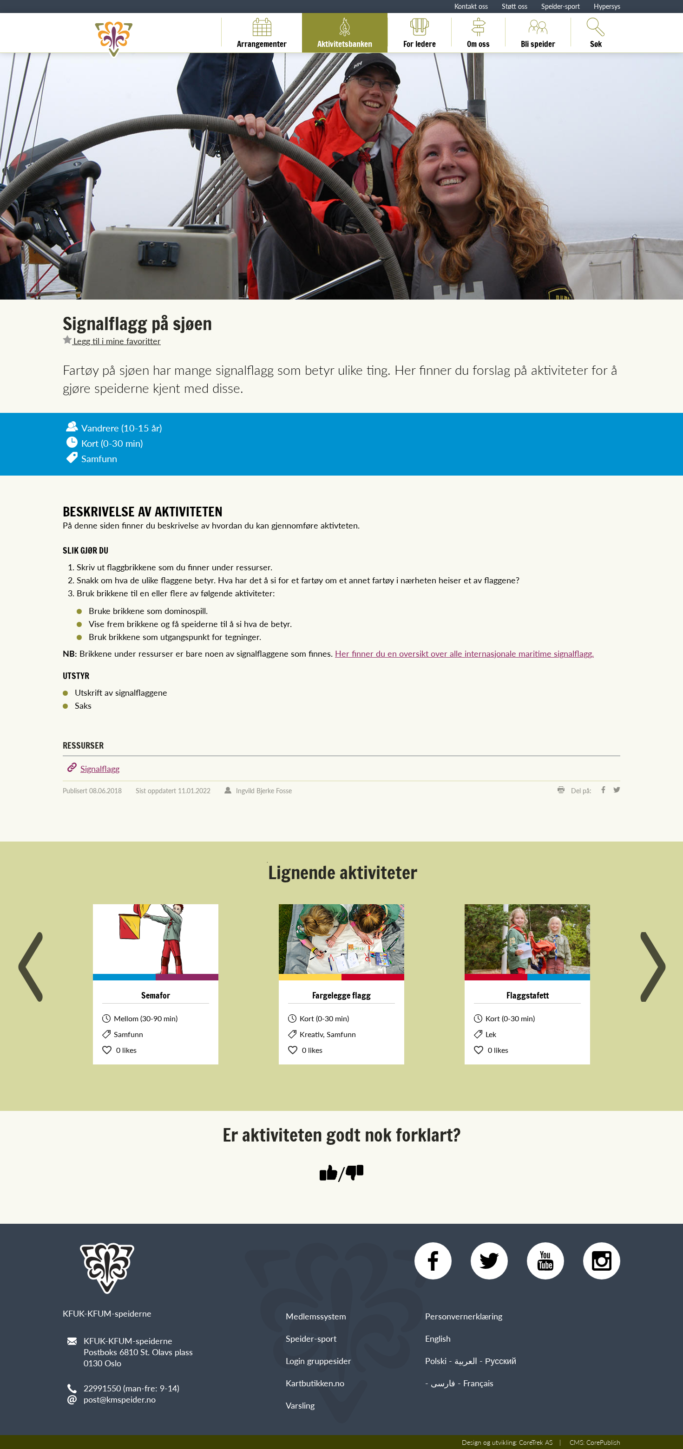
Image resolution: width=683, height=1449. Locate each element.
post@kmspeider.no (120, 1399)
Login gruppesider (318, 1360)
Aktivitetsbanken (344, 42)
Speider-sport (560, 6)
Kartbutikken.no (315, 1383)
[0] (354, 1173)
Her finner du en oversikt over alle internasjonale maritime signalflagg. (464, 653)
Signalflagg (99, 768)
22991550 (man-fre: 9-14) (131, 1388)
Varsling (300, 1405)
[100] (328, 1173)
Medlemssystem (316, 1316)
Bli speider (538, 42)
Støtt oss (514, 6)
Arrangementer (262, 42)
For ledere (419, 42)
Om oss (478, 42)
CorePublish (603, 1442)
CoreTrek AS (535, 1442)
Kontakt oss (471, 6)
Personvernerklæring (463, 1316)
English (438, 1338)
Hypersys (607, 6)
